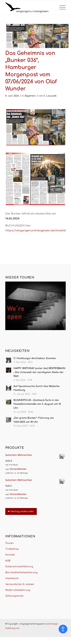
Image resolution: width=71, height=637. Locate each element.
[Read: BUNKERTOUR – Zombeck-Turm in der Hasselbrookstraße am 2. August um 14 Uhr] (8, 402)
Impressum (12, 578)
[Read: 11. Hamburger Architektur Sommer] (8, 360)
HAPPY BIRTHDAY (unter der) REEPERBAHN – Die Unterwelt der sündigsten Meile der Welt (39, 372)
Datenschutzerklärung (19, 566)
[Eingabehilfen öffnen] (63, 629)
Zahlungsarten (14, 596)
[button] (6, 630)
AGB (7, 560)
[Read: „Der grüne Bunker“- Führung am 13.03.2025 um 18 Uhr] (8, 420)
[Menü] (61, 7)
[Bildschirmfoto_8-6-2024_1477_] (37, 36)
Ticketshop (12, 549)
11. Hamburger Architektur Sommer (34, 358)
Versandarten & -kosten (19, 584)
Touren (9, 543)
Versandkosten (17, 469)
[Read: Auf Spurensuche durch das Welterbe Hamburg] (8, 388)
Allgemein (30, 96)
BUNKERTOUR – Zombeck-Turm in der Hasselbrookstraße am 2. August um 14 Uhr (37, 404)
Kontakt (10, 554)
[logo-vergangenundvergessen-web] (29, 7)
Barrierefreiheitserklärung (21, 572)
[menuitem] (61, 7)
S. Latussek (50, 96)
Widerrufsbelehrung (17, 590)
